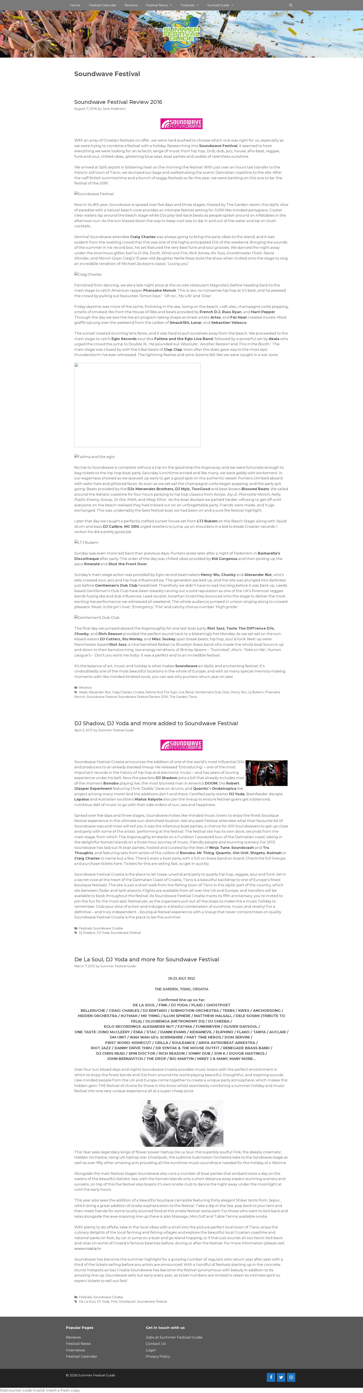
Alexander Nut (99, 692)
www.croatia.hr (87, 1248)
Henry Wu (238, 692)
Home (75, 5)
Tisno (193, 697)
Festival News (157, 5)
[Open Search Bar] (291, 5)
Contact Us (156, 1343)
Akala (83, 692)
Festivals (187, 5)
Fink (114, 1301)
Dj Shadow (87, 933)
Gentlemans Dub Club (212, 692)
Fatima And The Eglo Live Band (169, 692)
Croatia (138, 692)
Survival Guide (218, 5)
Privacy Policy (158, 1356)
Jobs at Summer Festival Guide (174, 1337)
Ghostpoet (127, 1301)
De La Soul (87, 1301)
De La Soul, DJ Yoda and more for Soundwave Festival (146, 959)
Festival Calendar (102, 5)
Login (151, 1350)
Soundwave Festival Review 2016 (118, 102)
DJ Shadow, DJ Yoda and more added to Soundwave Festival (156, 723)
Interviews (75, 1350)
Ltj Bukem (256, 692)
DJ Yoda (103, 933)
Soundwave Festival (102, 697)
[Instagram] (291, 1377)
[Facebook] (271, 1377)
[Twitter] (281, 1377)
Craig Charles (122, 692)
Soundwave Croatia (108, 928)
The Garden (178, 697)
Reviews (131, 5)
